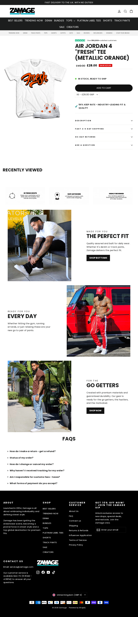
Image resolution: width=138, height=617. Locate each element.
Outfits (63, 33)
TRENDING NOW (34, 20)
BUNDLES (59, 20)
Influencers (97, 33)
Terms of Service (78, 540)
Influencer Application (80, 535)
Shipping (73, 525)
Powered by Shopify (77, 608)
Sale (78, 33)
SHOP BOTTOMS (98, 257)
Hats (71, 33)
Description (83, 120)
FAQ (71, 516)
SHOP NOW (95, 410)
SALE (62, 27)
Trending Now (14, 33)
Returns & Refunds (78, 530)
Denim (25, 33)
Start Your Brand (122, 33)
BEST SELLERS (15, 20)
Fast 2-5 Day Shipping (89, 129)
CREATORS (73, 27)
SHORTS (107, 20)
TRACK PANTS (122, 20)
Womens (109, 33)
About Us (73, 511)
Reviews (87, 33)
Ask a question (85, 145)
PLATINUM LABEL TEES (89, 20)
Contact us (75, 520)
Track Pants (35, 33)
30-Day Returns (85, 137)
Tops (45, 33)
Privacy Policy (76, 544)
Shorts (54, 33)
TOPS (69, 20)
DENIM (48, 20)
